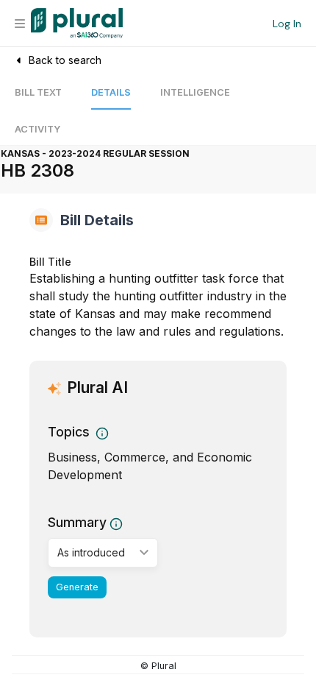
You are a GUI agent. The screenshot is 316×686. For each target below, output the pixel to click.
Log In (287, 23)
